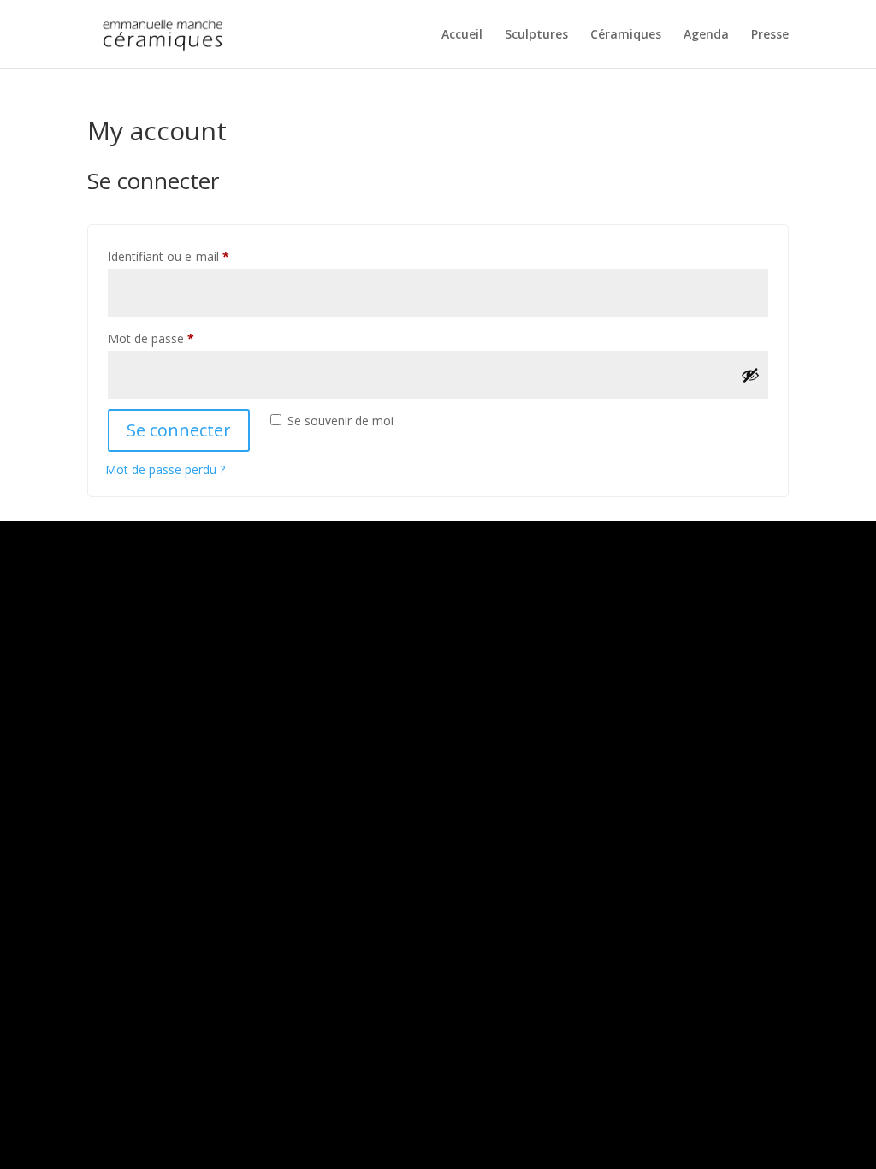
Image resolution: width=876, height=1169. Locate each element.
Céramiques (625, 35)
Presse (770, 35)
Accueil (461, 35)
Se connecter (179, 430)
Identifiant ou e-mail (198, 255)
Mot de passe (181, 338)
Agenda (706, 35)
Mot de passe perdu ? (165, 469)
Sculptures (536, 35)
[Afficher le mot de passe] (750, 374)
